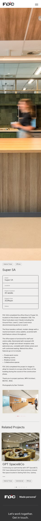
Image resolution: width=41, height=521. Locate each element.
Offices (18, 264)
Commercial (19, 481)
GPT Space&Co (13, 464)
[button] (5, 402)
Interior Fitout (8, 264)
